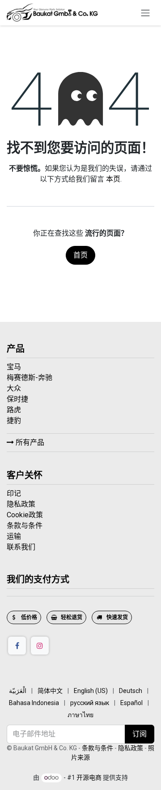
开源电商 (89, 777)
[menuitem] (17, 691)
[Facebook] (17, 646)
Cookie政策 (25, 515)
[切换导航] (145, 13)
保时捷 (18, 399)
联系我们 (21, 547)
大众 (15, 388)
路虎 (15, 410)
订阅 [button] (139, 734)
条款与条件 (24, 525)
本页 (113, 179)
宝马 (15, 367)
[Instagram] (40, 646)
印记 (14, 493)
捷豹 (15, 420)
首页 (80, 255)
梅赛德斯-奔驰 (30, 377)
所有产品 (29, 442)
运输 (14, 536)
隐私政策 (21, 504)
